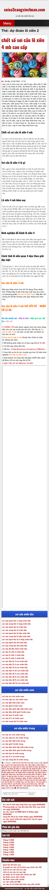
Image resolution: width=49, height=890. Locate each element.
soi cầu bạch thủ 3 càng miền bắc (16, 621)
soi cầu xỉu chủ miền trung (13, 735)
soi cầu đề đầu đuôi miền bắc (14, 649)
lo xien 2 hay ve (31, 776)
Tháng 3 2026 (8, 850)
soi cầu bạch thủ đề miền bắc (14, 643)
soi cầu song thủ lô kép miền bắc (16, 636)
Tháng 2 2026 (8, 852)
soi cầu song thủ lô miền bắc (14, 630)
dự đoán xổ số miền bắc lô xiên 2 (29, 774)
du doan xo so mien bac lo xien (13, 767)
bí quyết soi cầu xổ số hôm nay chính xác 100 (22, 867)
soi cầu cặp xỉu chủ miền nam (15, 700)
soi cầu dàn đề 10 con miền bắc (15, 683)
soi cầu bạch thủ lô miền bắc (14, 627)
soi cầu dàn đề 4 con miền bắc (15, 674)
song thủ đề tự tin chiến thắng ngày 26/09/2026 (22, 817)
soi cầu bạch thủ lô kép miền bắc (16, 633)
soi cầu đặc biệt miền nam (13, 703)
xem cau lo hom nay (29, 784)
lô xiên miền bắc (39, 780)
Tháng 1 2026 (8, 855)
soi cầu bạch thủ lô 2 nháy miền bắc (17, 640)
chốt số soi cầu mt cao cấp (14, 872)
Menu (7, 23)
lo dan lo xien (12, 776)
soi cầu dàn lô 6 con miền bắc (15, 664)
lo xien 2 (21, 776)
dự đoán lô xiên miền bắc (30, 771)
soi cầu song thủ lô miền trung (15, 760)
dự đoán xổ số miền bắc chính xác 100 (19, 875)
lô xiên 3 (13, 780)
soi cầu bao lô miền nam (12, 715)
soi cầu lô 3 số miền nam (13, 718)
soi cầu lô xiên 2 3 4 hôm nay (12, 782)
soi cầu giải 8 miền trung (12, 744)
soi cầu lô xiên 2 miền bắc (13, 652)
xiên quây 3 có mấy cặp (32, 786)
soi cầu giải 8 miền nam (12, 706)
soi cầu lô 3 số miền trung (13, 757)
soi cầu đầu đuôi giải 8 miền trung (16, 750)
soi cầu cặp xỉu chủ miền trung (15, 738)
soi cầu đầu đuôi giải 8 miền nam (16, 712)
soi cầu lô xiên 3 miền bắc (13, 655)
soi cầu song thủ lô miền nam (14, 721)
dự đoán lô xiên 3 (35, 769)
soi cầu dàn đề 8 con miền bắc (15, 680)
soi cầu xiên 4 (6, 784)
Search (31, 794)
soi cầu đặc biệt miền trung (13, 741)
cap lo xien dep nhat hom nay (16, 765)
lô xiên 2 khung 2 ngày (17, 778)
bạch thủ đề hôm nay (12, 865)
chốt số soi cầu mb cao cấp (22, 763)
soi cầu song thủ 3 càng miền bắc (16, 624)
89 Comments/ (22, 788)
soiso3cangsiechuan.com (24, 9)
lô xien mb (29, 780)
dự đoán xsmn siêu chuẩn (14, 877)
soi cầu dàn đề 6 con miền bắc (15, 677)
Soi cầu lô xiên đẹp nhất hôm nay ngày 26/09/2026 (24, 805)
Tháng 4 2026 (8, 847)
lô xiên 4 (20, 780)
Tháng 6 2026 (8, 842)
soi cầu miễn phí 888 (11, 882)
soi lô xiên (17, 784)
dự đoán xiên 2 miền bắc (24, 772)
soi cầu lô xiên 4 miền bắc (13, 658)
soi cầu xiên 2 (29, 782)
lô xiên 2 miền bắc (34, 778)
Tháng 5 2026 (8, 845)
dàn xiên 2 (32, 765)
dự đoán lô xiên (32, 767)
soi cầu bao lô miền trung (13, 753)
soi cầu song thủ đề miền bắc (14, 646)
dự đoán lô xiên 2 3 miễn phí (17, 769)
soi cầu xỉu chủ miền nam (13, 696)
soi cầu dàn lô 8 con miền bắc (15, 668)
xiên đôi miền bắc (15, 786)
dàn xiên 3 (41, 765)
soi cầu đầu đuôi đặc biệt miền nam (17, 709)
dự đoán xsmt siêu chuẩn (13, 879)
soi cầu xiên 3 (41, 782)
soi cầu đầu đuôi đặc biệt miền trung (17, 747)
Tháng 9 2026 (8, 840)
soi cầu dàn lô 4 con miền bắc (15, 661)
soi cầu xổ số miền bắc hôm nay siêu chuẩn (21, 884)
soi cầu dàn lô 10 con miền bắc (15, 671)
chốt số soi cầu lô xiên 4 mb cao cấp (22, 43)
